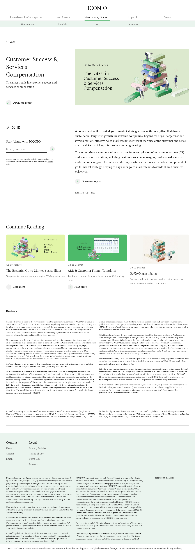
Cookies (33, 464)
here (32, 539)
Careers (10, 453)
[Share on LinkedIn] (19, 127)
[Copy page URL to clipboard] (8, 127)
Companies (27, 24)
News (167, 17)
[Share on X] (13, 127)
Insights (62, 24)
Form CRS (34, 459)
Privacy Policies (37, 448)
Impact (132, 17)
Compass (133, 24)
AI (97, 24)
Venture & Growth (97, 17)
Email (9, 459)
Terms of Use (36, 453)
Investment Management (27, 17)
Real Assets (62, 17)
